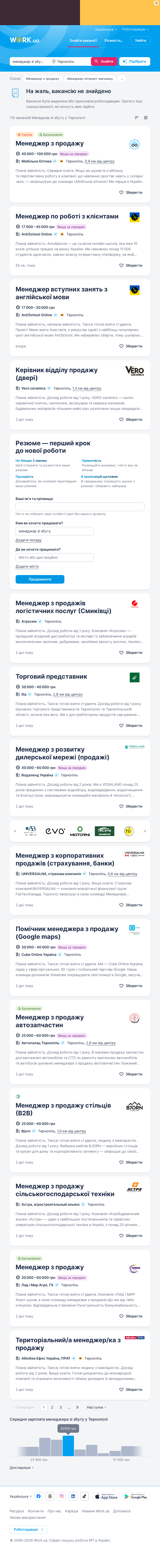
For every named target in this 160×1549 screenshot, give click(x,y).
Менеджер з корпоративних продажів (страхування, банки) (65, 859)
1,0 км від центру (71, 1131)
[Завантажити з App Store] (106, 1496)
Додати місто (27, 566)
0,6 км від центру (122, 874)
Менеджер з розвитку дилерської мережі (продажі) (62, 753)
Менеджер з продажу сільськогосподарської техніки (65, 1190)
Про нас (54, 1511)
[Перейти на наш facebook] (38, 1496)
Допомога (121, 1511)
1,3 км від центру (86, 388)
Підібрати (137, 61)
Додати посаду (29, 540)
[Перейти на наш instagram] (61, 1496)
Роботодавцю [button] (26, 1529)
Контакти (36, 1511)
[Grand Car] (104, 831)
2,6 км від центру (101, 1043)
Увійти (140, 40)
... (122, 79)
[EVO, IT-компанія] (55, 831)
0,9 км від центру (100, 161)
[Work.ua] (24, 39)
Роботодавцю (134, 29)
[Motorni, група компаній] (80, 831)
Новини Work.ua (95, 1511)
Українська (19, 1496)
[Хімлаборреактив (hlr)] (129, 831)
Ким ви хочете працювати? (39, 523)
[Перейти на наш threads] (50, 1496)
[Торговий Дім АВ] (31, 831)
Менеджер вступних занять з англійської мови (62, 293)
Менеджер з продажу (42, 79)
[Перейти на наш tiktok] (84, 1496)
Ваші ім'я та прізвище (34, 499)
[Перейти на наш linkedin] (73, 1496)
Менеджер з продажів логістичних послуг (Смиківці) (64, 607)
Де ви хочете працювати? (38, 549)
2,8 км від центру (68, 694)
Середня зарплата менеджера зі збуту (59, 1419)
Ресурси (17, 1511)
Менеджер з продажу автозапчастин (50, 1021)
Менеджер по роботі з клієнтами (67, 216)
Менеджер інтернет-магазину (90, 79)
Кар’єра (71, 1511)
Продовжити (40, 579)
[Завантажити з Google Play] (136, 1496)
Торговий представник (51, 676)
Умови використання (28, 1517)
